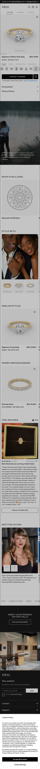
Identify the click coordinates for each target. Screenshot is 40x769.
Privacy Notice (7, 753)
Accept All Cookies (20, 759)
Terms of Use (19, 753)
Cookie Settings (20, 765)
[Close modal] (20, 384)
